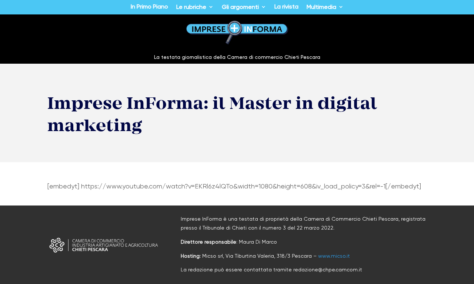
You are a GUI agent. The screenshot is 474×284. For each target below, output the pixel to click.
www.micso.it (334, 256)
